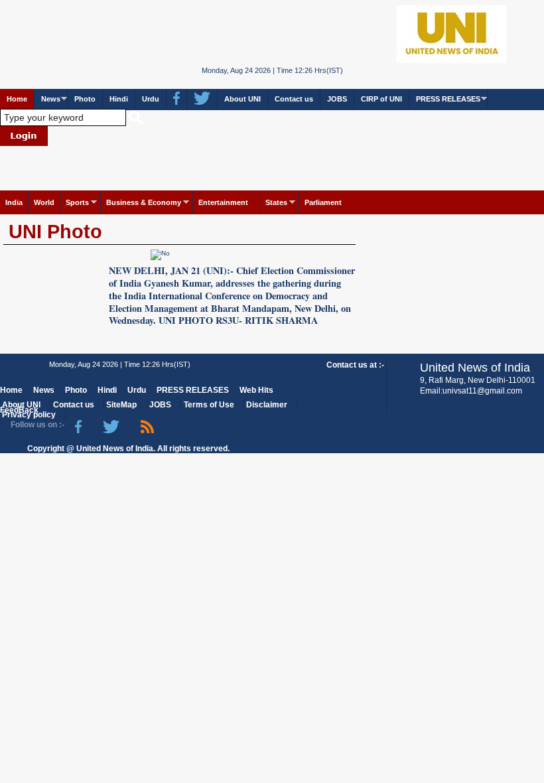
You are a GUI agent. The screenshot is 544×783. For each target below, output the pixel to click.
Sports (77, 202)
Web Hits (256, 390)
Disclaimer (266, 405)
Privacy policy (29, 415)
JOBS (337, 99)
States (276, 202)
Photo (85, 99)
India (14, 202)
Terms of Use (209, 405)
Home (17, 99)
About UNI (242, 99)
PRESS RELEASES (448, 99)
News (50, 99)
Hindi (118, 99)
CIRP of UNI (381, 99)
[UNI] (271, 33)
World (44, 202)
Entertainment (223, 202)
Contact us (294, 99)
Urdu (150, 99)
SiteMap (121, 405)
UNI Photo (55, 231)
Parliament (323, 202)
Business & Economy (143, 202)
